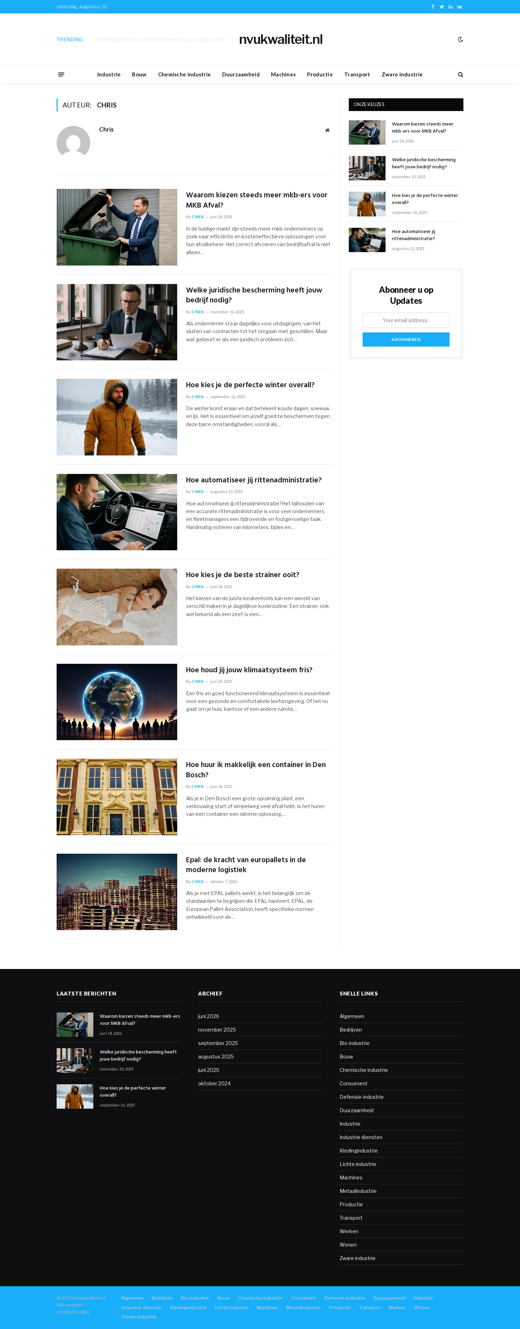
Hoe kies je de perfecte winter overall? (250, 386)
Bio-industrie (355, 1043)
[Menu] (61, 74)
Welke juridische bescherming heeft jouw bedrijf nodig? (160, 39)
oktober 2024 (214, 1083)
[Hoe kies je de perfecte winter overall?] (117, 417)
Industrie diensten (361, 1137)
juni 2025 (208, 1070)
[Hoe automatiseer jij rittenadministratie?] (117, 512)
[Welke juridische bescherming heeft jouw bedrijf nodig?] (117, 322)
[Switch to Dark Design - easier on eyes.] (459, 39)
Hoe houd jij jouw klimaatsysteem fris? (249, 671)
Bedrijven (351, 1030)
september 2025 (218, 1043)
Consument (354, 1083)
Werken (349, 1231)
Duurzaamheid (241, 74)
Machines (283, 74)
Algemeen (352, 1016)
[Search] (460, 74)
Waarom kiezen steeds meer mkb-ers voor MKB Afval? (257, 201)
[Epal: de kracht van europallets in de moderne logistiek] (117, 892)
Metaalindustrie (358, 1191)
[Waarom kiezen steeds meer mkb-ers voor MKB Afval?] (117, 227)
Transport (357, 74)
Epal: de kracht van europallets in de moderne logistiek (246, 865)
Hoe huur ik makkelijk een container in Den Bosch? (256, 770)
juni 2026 (208, 1016)
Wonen (348, 1245)
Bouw (139, 74)
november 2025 (217, 1030)
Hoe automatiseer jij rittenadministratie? (254, 481)
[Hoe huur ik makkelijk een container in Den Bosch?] (117, 797)
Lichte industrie (358, 1164)
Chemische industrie (184, 74)
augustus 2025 (216, 1057)
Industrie (109, 74)
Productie (320, 74)
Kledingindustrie (359, 1151)
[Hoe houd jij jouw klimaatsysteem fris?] (117, 702)
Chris (106, 129)
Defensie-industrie (362, 1097)
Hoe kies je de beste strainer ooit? (242, 575)
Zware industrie (402, 74)
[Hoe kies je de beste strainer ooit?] (117, 607)
